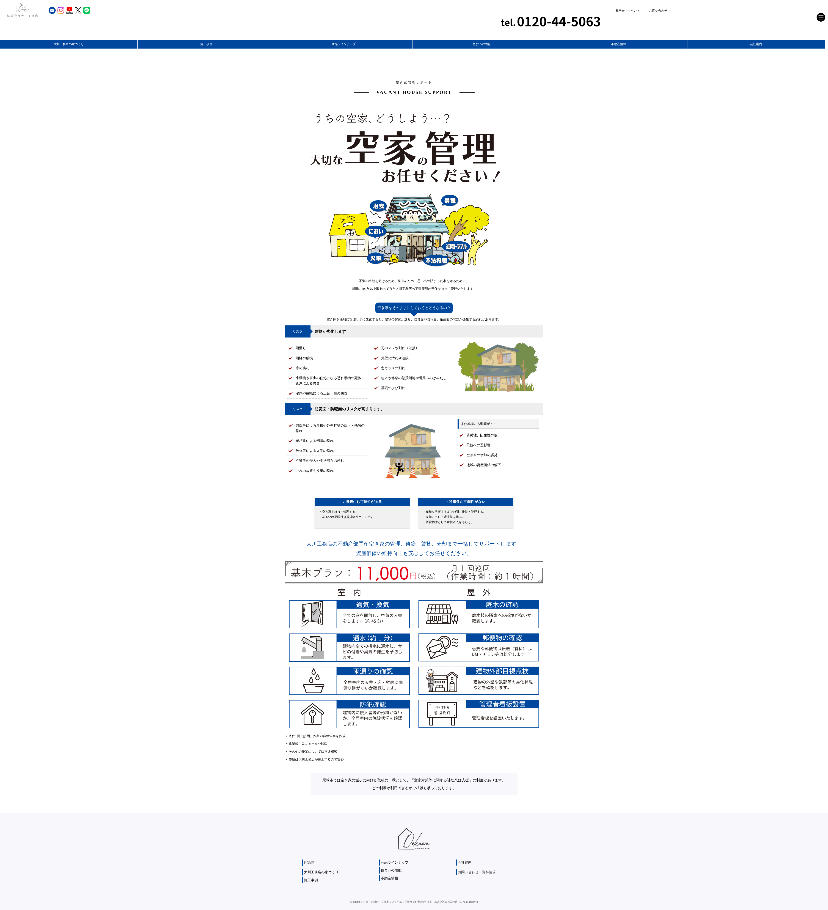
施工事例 (206, 44)
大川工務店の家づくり (69, 44)
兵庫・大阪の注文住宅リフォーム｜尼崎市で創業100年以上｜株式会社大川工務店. (410, 901)
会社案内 (756, 44)
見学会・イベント (628, 10)
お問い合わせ (658, 10)
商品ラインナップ (344, 44)
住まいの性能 (481, 44)
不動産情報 (618, 44)
